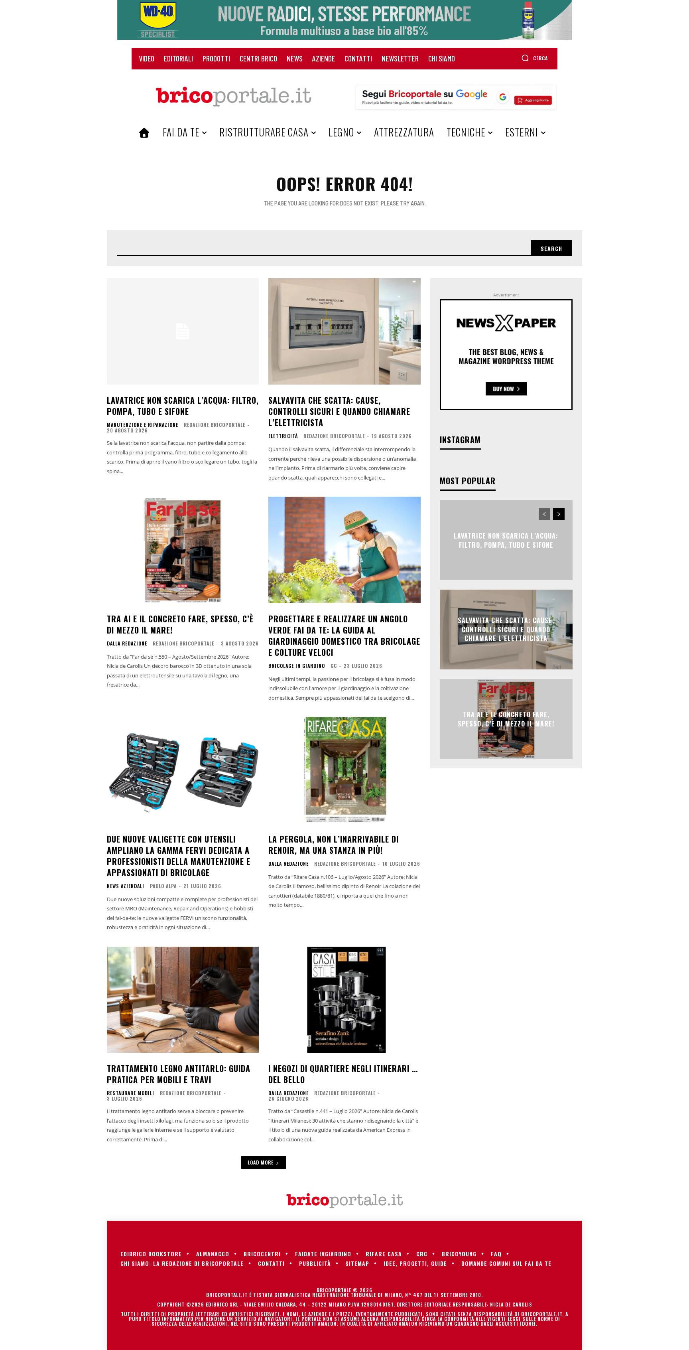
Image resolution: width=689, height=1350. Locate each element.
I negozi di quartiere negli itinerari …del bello (343, 1074)
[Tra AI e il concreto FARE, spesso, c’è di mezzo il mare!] (183, 550)
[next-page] (559, 514)
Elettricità (283, 436)
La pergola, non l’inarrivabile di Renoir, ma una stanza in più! (333, 844)
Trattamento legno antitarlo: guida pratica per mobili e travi (178, 1074)
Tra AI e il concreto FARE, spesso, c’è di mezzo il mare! (180, 624)
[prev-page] (544, 514)
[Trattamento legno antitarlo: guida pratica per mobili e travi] (183, 1000)
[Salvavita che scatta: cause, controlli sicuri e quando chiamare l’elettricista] (344, 331)
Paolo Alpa (163, 885)
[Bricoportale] (233, 97)
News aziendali (125, 886)
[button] (534, 58)
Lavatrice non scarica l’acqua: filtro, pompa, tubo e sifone (183, 405)
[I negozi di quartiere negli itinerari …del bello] (344, 1000)
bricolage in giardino (296, 665)
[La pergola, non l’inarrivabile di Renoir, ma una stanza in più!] (344, 770)
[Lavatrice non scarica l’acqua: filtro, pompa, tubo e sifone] (183, 331)
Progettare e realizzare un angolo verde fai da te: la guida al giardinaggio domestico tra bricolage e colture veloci (344, 635)
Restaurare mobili (130, 1093)
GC (334, 665)
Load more (261, 1162)
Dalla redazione (127, 643)
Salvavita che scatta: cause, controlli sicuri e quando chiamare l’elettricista (339, 411)
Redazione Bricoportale (214, 424)
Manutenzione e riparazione (142, 424)
